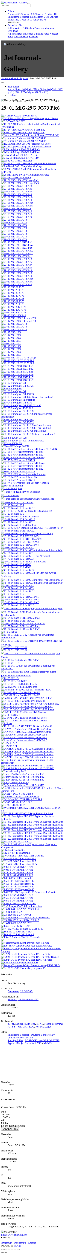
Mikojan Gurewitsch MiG (29, 1043)
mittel (54, 89)
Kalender (33, 36)
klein (35, 89)
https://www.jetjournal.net (14, 1234)
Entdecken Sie (15, 25)
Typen (26, 19)
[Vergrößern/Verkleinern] (12, 1249)
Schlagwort (22, 78)
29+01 (11, 1023)
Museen (42, 16)
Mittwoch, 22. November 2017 (23, 999)
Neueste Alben (21, 36)
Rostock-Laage (43, 1026)
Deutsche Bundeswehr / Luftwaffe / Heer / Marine (31, 1036)
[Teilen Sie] (5, 1249)
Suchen (30, 28)
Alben (11, 11)
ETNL (39, 1023)
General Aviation (46, 14)
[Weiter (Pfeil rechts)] (5, 1252)
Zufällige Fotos (41, 33)
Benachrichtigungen (44, 28)
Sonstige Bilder (15, 1040)
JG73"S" (12, 1026)
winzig (17, 89)
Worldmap (13, 31)
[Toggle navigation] (28, 3)
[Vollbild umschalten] (9, 1249)
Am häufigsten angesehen (20, 33)
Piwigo (17, 1245)
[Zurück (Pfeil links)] (2, 1252)
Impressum (6, 1242)
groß (17, 92)
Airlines (14, 14)
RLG (31, 1026)
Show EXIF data (10, 1129)
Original (37, 92)
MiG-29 (48, 1043)
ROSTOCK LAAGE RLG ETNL (42, 1040)
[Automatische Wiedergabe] (18, 1249)
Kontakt (32, 1242)
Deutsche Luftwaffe (25, 1023)
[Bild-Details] (15, 1249)
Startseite (5, 78)
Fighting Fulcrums (53, 1023)
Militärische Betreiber (21, 16)
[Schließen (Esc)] (2, 1249)
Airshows (28, 14)
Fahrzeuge (39, 19)
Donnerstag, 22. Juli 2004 (20, 991)
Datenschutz (20, 1242)
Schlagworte (17, 28)
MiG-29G (23, 1026)
